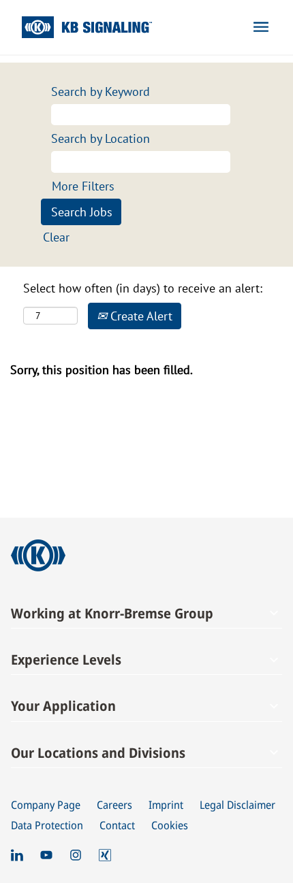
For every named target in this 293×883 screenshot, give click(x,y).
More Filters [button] (83, 186)
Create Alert (139, 316)
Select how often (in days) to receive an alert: (142, 288)
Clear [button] (56, 237)
